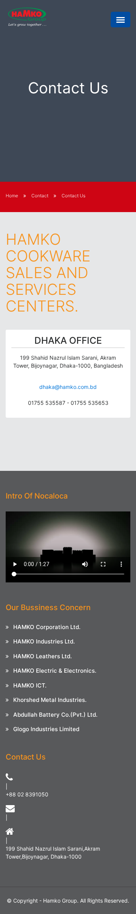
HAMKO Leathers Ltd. (42, 656)
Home (12, 195)
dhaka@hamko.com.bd (68, 387)
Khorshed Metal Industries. (50, 699)
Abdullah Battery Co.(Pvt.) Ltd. (55, 714)
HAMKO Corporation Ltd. (46, 627)
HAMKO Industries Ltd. (44, 641)
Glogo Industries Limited (46, 729)
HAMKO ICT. (29, 685)
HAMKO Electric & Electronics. (54, 670)
